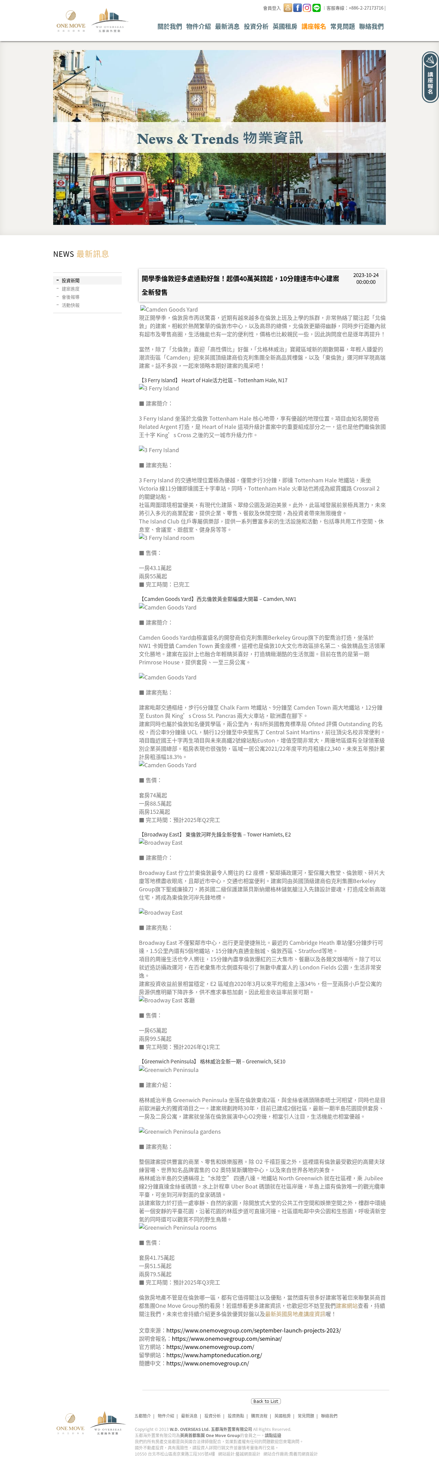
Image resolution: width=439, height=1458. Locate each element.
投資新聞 (71, 280)
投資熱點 (236, 1416)
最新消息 (227, 26)
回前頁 (266, 1401)
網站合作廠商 (275, 1454)
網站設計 (226, 1454)
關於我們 (169, 26)
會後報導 (71, 296)
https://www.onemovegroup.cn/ (207, 1363)
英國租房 (285, 26)
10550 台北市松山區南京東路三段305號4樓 (175, 1454)
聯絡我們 (371, 26)
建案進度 (71, 288)
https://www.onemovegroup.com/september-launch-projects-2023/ (253, 1330)
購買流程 (259, 1416)
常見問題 (342, 26)
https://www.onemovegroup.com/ (210, 1346)
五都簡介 (142, 1416)
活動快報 (71, 305)
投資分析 (256, 26)
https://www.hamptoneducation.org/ (214, 1355)
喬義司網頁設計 (303, 1454)
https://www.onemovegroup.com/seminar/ (227, 1338)
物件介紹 (198, 26)
